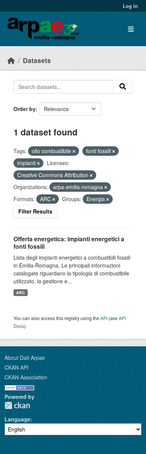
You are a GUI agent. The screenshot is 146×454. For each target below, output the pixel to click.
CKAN (17, 405)
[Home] (11, 60)
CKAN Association (25, 377)
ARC (20, 292)
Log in (130, 5)
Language (17, 419)
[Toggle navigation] (131, 29)
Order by (24, 109)
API (103, 318)
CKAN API (16, 367)
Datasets (37, 60)
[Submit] (123, 86)
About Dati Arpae (24, 357)
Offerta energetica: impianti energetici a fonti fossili (68, 243)
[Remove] (74, 151)
